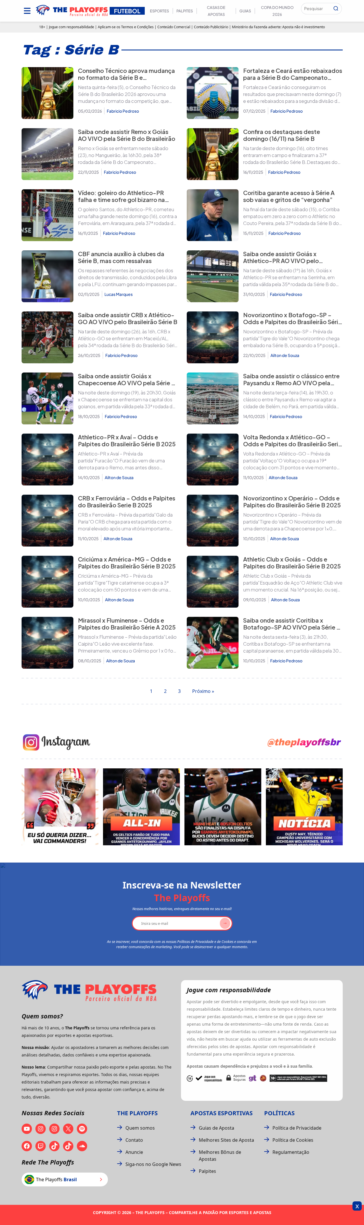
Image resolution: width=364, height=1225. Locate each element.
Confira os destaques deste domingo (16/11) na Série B (281, 135)
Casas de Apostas (216, 11)
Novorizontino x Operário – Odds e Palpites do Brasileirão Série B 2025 (292, 501)
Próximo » (203, 691)
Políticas (279, 1113)
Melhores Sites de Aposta (226, 1140)
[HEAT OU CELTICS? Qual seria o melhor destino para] (222, 806)
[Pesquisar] (336, 9)
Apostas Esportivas (221, 1113)
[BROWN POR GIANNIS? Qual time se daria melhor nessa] (141, 806)
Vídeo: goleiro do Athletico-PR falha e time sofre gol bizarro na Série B (121, 199)
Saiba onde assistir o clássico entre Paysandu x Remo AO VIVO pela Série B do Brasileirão (291, 382)
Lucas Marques (118, 294)
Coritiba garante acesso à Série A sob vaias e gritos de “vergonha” (289, 196)
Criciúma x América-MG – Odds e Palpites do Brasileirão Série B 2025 (127, 562)
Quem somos (140, 1128)
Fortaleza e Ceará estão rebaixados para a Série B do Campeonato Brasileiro (292, 77)
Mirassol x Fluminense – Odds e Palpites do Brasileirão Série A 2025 (127, 624)
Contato (134, 1140)
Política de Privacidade (296, 1128)
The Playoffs (137, 1113)
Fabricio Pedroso (123, 111)
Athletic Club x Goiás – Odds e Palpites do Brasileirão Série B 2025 (292, 562)
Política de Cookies (292, 1140)
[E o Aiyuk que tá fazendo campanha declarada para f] (60, 806)
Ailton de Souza (284, 355)
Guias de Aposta (216, 1128)
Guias (245, 11)
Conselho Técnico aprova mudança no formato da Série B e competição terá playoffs (126, 77)
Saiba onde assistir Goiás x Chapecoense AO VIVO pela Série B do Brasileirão (126, 382)
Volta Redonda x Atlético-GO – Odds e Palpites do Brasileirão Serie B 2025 (292, 443)
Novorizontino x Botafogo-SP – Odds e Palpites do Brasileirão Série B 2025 (292, 321)
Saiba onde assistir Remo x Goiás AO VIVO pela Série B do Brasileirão (126, 135)
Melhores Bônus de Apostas (220, 1155)
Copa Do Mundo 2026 (277, 11)
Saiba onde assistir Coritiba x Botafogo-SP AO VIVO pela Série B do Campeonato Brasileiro (291, 627)
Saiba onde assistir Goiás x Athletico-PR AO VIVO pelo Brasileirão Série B (281, 260)
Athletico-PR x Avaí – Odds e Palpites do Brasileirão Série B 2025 (127, 440)
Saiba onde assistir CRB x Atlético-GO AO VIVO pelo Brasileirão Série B (127, 318)
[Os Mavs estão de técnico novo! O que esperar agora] (304, 806)
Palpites (184, 11)
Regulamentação (290, 1152)
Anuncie (134, 1152)
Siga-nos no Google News (153, 1164)
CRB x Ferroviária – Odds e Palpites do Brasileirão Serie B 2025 (126, 501)
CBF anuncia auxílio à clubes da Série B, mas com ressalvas (121, 257)
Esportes (159, 11)
